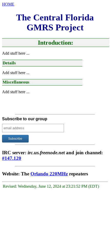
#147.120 (11, 158)
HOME (8, 4)
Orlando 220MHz (49, 173)
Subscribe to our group (24, 119)
